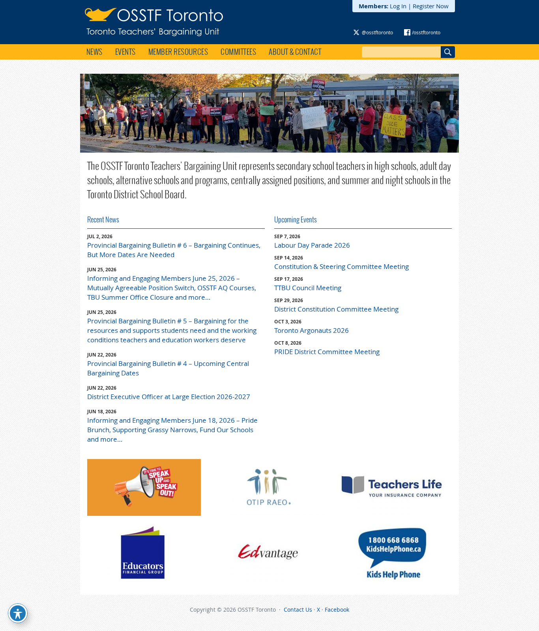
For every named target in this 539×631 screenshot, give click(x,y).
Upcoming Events (295, 219)
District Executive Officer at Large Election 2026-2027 (168, 396)
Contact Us (298, 609)
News (94, 52)
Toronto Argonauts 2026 (311, 330)
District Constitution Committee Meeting (336, 309)
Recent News (103, 219)
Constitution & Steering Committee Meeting (341, 266)
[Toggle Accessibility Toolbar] (17, 613)
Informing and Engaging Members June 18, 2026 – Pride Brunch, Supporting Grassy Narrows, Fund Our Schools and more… (172, 430)
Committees (238, 52)
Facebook (337, 609)
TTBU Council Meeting (307, 287)
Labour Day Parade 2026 (312, 245)
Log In (398, 6)
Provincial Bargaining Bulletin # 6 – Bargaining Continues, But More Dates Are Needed (173, 250)
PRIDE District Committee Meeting (327, 351)
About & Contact (295, 52)
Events (125, 52)
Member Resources (178, 52)
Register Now (431, 6)
